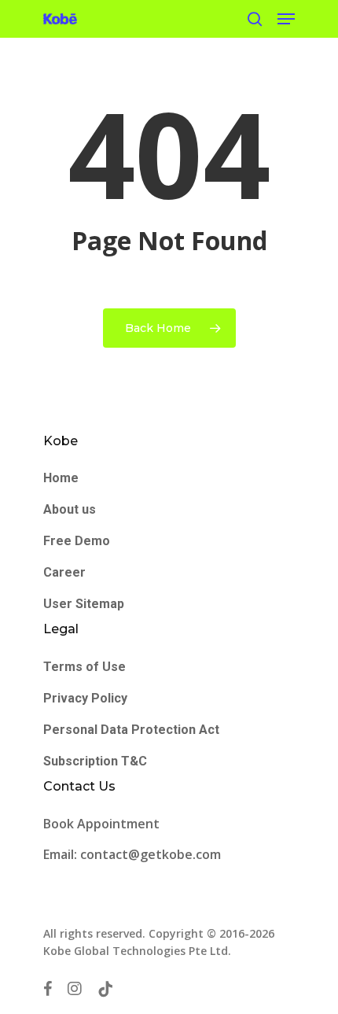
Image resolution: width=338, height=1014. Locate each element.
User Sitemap (83, 603)
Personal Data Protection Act (131, 729)
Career (64, 572)
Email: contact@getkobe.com (132, 854)
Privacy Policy (85, 698)
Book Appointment (103, 823)
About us (69, 509)
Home (61, 477)
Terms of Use (84, 666)
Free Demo (76, 540)
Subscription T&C (95, 761)
